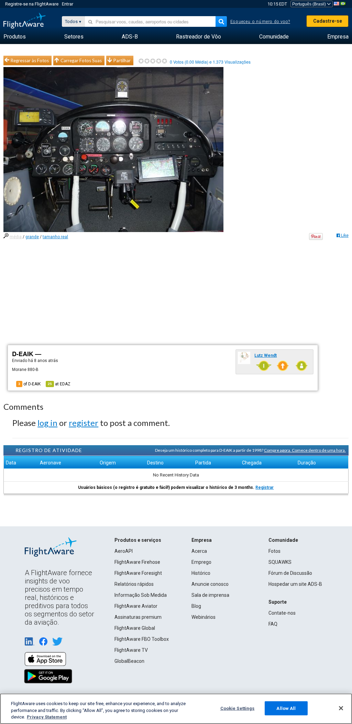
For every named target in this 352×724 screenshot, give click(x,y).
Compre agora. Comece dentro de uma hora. (305, 450)
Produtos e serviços (137, 540)
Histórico (200, 573)
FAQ (272, 624)
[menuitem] (15, 37)
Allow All (286, 708)
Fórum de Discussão (290, 573)
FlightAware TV (131, 650)
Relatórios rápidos (134, 584)
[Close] (341, 708)
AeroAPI (123, 551)
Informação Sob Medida (140, 595)
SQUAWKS (280, 562)
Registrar (264, 487)
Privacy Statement (47, 717)
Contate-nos (282, 613)
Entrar (67, 4)
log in (47, 423)
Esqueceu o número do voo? (260, 21)
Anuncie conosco (210, 584)
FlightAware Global (134, 628)
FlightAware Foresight (138, 573)
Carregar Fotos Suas (81, 60)
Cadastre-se (327, 21)
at (59, 384)
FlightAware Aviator (135, 606)
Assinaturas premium (138, 617)
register (83, 423)
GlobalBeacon (129, 661)
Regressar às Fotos (30, 60)
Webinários (203, 617)
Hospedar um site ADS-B (295, 584)
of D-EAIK (29, 384)
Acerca (199, 551)
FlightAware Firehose (137, 562)
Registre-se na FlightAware (31, 4)
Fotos (274, 551)
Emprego (201, 562)
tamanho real (55, 236)
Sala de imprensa (210, 595)
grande (32, 236)
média (16, 236)
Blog (196, 606)
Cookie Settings (237, 708)
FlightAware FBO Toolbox (141, 639)
